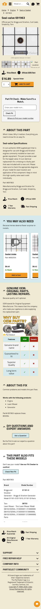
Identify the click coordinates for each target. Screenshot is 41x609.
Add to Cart (24, 84)
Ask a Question (21, 435)
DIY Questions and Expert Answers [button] (20, 427)
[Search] (28, 4)
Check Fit (9, 113)
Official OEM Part (28, 72)
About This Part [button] (18, 130)
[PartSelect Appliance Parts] (4, 4)
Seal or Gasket (25, 10)
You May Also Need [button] (20, 221)
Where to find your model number (20, 118)
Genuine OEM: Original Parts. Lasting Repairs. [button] (18, 291)
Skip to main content (20, 22)
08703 (24, 503)
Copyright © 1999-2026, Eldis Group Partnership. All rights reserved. (20, 589)
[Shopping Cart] (38, 4)
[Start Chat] (37, 604)
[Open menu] (10, 4)
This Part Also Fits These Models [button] (20, 456)
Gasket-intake (10, 254)
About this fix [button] (17, 385)
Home (4, 10)
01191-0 (25, 490)
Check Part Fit (10, 471)
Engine (13, 10)
